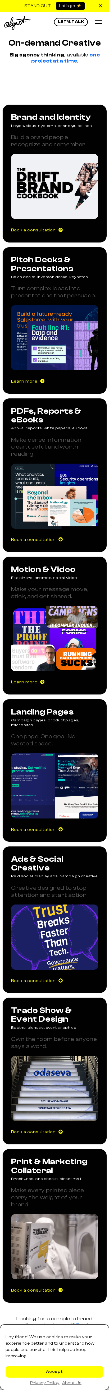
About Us (71, 1383)
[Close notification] (100, 6)
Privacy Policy (45, 1383)
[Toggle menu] (98, 22)
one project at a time (65, 58)
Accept (54, 1371)
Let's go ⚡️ (70, 5)
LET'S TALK (71, 22)
